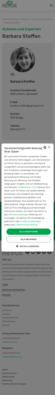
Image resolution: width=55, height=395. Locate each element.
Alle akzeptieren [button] (28, 231)
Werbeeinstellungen (19, 214)
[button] (27, 246)
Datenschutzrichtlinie (27, 224)
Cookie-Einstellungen (30, 221)
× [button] (49, 147)
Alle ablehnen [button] (29, 239)
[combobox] (44, 147)
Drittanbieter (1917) (28, 187)
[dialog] (27, 197)
